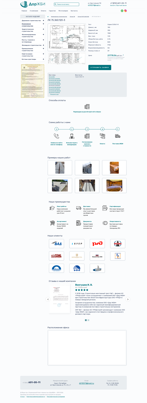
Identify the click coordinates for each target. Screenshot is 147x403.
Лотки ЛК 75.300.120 (54, 89)
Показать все (54, 94)
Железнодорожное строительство (29, 35)
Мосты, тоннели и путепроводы (28, 41)
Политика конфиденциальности (36, 396)
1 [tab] (86, 320)
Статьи (22, 396)
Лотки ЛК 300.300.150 (55, 83)
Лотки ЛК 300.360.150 (55, 80)
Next (128, 299)
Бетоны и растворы (29, 59)
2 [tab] (88, 320)
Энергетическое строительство (28, 30)
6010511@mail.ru (94, 5)
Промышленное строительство (27, 49)
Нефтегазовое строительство (27, 55)
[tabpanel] (87, 301)
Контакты (74, 11)
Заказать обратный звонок (118, 5)
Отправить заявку (100, 67)
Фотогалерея (63, 11)
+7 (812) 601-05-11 (118, 3)
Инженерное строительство (27, 25)
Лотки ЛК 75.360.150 (54, 78)
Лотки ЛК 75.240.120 (54, 92)
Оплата (43, 11)
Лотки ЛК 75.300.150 (54, 82)
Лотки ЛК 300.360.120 (55, 87)
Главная (24, 11)
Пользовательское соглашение (56, 396)
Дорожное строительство (31, 20)
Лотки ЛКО (52, 76)
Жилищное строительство (31, 45)
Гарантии (52, 11)
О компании (34, 11)
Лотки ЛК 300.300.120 (55, 90)
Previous (48, 299)
